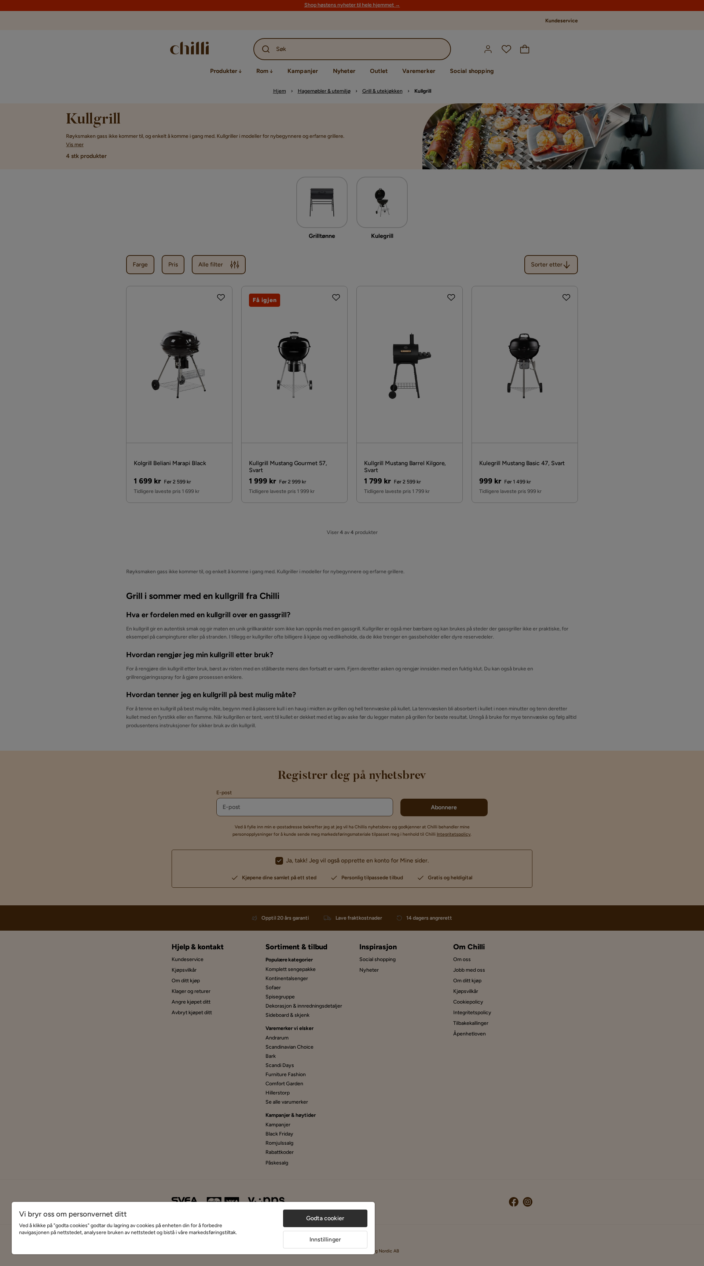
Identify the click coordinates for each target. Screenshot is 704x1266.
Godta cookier (325, 1218)
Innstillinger (325, 1239)
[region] (193, 1228)
